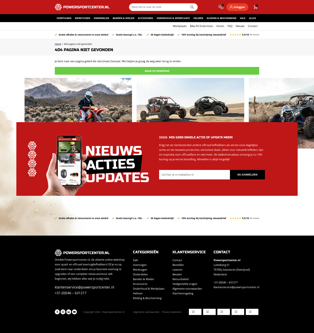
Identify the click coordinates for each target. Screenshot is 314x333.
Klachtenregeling (183, 293)
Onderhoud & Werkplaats (173, 18)
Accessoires (145, 18)
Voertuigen (64, 18)
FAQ (229, 26)
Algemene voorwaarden (187, 288)
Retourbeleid (181, 279)
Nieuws (240, 26)
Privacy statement (171, 312)
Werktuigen (82, 18)
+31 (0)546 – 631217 (71, 293)
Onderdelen (101, 18)
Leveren (177, 269)
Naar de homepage (157, 71)
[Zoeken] (192, 7)
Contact (253, 26)
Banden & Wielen (123, 18)
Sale (242, 18)
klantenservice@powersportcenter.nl (84, 287)
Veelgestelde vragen (185, 284)
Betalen (177, 274)
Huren (220, 26)
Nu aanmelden (247, 174)
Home (58, 44)
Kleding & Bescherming (221, 18)
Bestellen (178, 265)
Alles (252, 18)
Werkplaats (180, 26)
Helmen (198, 18)
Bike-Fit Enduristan (201, 26)
